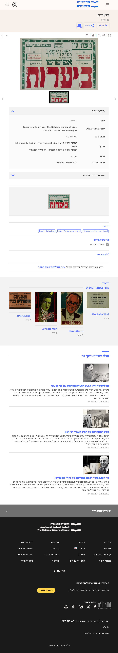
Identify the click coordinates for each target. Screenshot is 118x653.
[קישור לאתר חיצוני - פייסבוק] (95, 606)
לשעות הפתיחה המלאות (96, 633)
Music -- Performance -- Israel (69, 231)
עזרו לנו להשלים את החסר (51, 267)
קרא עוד (61, 571)
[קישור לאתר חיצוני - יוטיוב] (66, 606)
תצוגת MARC (101, 254)
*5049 (105, 627)
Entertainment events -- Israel (96, 231)
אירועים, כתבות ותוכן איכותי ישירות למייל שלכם (88, 590)
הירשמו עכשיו (46, 590)
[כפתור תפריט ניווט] (107, 4)
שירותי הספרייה (101, 511)
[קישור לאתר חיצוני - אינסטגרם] (81, 606)
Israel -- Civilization (46, 231)
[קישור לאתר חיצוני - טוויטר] (88, 606)
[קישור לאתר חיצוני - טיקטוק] (73, 606)
